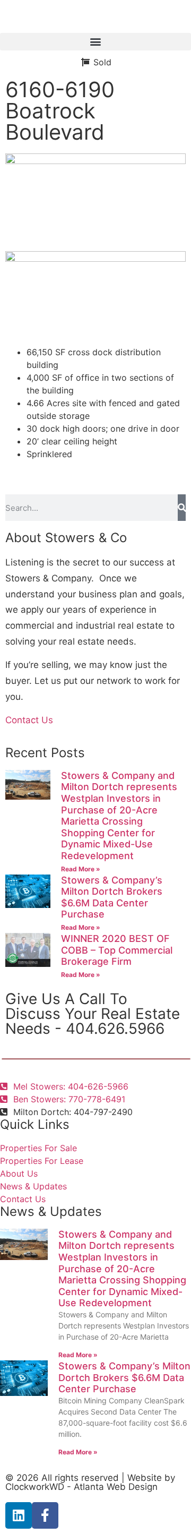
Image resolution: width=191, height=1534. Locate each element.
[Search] (182, 507)
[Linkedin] (18, 1515)
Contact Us (29, 720)
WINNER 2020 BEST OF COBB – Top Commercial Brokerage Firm (116, 950)
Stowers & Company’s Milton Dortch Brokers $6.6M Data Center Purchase (111, 897)
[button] (95, 41)
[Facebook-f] (45, 1515)
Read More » (80, 869)
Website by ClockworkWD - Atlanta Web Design (90, 1482)
